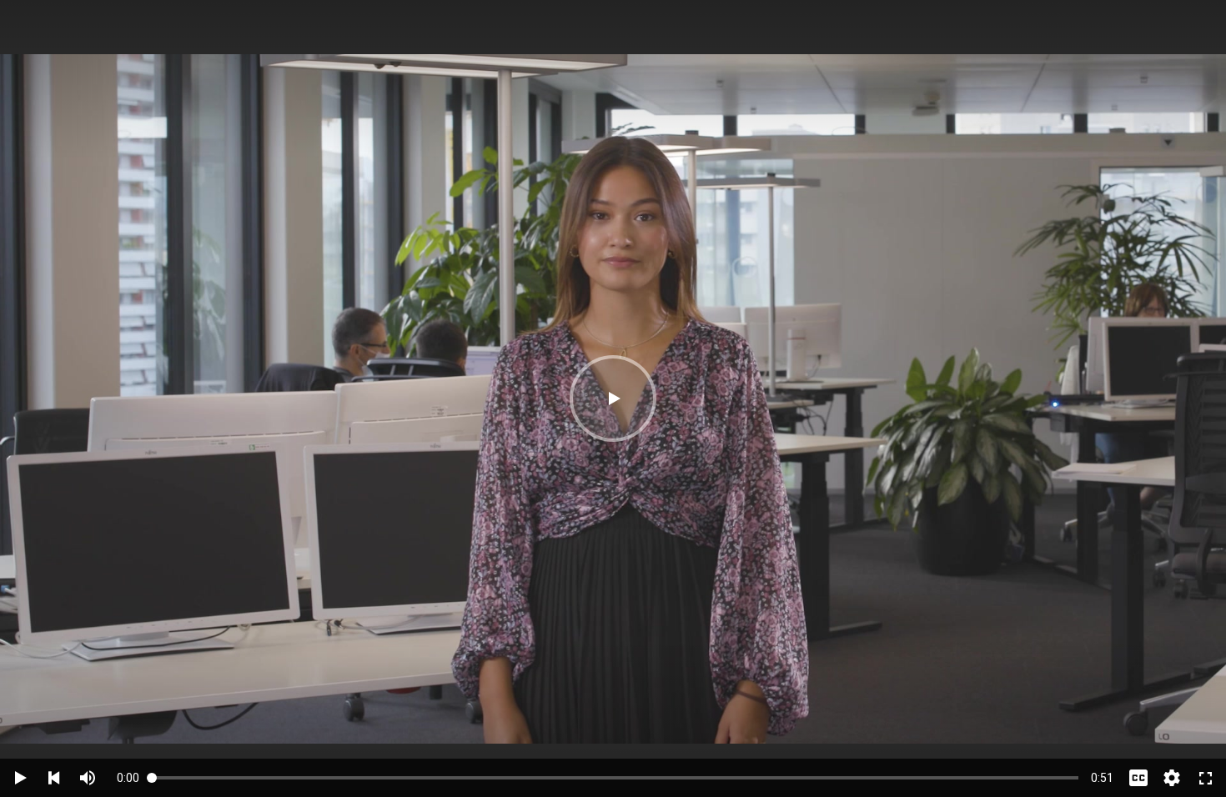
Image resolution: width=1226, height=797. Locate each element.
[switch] (88, 777)
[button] (613, 398)
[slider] (615, 777)
